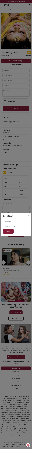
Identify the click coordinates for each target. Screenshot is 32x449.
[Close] (28, 216)
